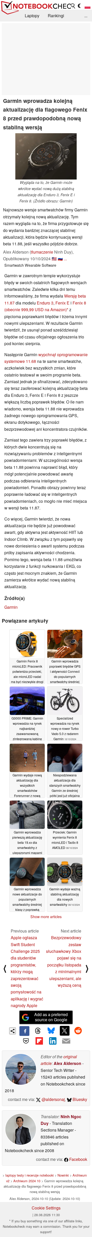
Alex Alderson (67, 1063)
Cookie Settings (46, 1208)
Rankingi (56, 16)
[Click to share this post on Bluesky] (51, 1031)
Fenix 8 (79, 303)
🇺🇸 (54, 259)
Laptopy (32, 16)
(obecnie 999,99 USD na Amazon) (35, 309)
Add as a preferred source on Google (51, 1017)
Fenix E (62, 303)
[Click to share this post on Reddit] (78, 1031)
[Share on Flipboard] (39, 1041)
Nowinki (63, 1175)
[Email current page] (66, 1041)
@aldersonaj (53, 1099)
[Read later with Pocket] (26, 1041)
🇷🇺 (60, 259)
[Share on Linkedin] (52, 1041)
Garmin (11, 607)
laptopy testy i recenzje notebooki (29, 1175)
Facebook (77, 1159)
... (85, 16)
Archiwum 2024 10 (26, 1180)
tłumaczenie (42, 252)
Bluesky (79, 1099)
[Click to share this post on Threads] (38, 1031)
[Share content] (12, 1030)
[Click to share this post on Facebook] (24, 1031)
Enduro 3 (45, 303)
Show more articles (46, 916)
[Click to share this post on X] (65, 1031)
